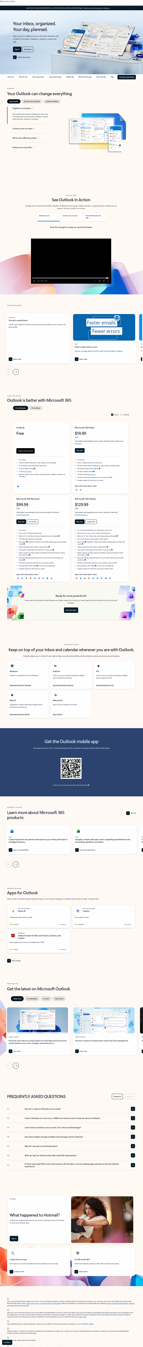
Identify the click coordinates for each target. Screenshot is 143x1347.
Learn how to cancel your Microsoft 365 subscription (43, 1303)
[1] (8, 1298)
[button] (15, 359)
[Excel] (26, 578)
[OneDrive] (80, 489)
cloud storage (27, 471)
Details (91, 1324)
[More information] (34, 468)
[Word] (22, 578)
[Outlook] (76, 489)
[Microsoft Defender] (47, 578)
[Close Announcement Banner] (133, 7)
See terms (78, 443)
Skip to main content (7, 1)
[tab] (13, 101)
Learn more (82, 1317)
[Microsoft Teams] (51, 578)
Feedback (7, 1342)
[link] (11, 78)
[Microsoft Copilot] (18, 578)
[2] (8, 1309)
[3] (8, 1321)
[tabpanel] (71, 140)
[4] (8, 1328)
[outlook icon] (18, 486)
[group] (38, 338)
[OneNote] (39, 578)
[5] (8, 1337)
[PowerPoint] (30, 578)
